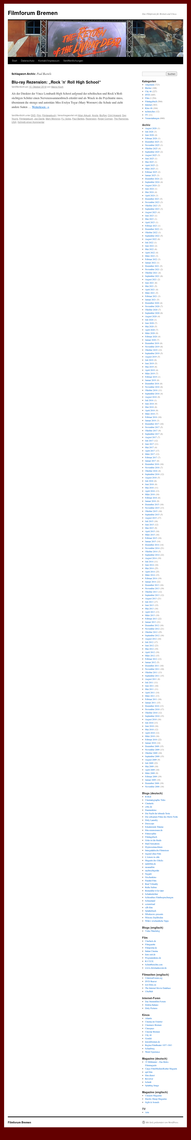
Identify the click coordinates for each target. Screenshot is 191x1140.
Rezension (91, 118)
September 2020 (152, 312)
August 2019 (151, 356)
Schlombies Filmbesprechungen (159, 897)
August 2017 (151, 437)
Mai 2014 (149, 568)
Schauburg (150, 1048)
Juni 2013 (149, 605)
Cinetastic (149, 803)
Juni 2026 (149, 134)
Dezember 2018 (152, 383)
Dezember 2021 (152, 265)
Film (39, 115)
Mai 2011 (149, 689)
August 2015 (151, 517)
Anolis (95, 115)
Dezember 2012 (152, 625)
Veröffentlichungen (73, 60)
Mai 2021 (149, 286)
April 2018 (150, 410)
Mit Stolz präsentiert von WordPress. (162, 1122)
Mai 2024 (149, 191)
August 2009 (151, 759)
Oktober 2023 (151, 205)
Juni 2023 (149, 215)
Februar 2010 (151, 739)
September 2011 (152, 675)
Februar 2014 (151, 578)
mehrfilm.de (150, 863)
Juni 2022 (149, 245)
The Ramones (121, 118)
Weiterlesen (40, 107)
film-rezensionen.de (153, 830)
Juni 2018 (149, 403)
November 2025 (152, 144)
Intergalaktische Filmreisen (157, 850)
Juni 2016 (149, 484)
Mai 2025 (149, 161)
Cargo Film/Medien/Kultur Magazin (161, 1068)
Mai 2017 (149, 447)
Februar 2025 (151, 171)
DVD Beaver (151, 981)
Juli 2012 (149, 642)
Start (14, 60)
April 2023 (150, 222)
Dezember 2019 (152, 343)
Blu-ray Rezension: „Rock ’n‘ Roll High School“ (56, 82)
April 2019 (150, 369)
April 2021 (150, 289)
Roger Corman (105, 118)
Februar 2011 (151, 699)
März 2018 (150, 413)
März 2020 (150, 333)
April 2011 (150, 692)
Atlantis (148, 1018)
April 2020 (150, 329)
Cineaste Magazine (153, 1095)
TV (146, 114)
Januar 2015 (150, 541)
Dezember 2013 (152, 584)
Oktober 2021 (151, 272)
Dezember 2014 (152, 544)
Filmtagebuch (49, 115)
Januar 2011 (150, 702)
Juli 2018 (149, 400)
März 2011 (150, 695)
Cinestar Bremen (152, 1031)
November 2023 (152, 202)
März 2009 (150, 773)
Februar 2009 (151, 776)
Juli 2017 (149, 440)
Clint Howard (114, 115)
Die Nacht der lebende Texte (157, 813)
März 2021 (150, 292)
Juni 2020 (149, 322)
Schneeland (150, 900)
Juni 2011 (149, 685)
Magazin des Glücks (154, 860)
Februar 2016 (151, 497)
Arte (147, 1112)
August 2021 (151, 279)
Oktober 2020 (151, 309)
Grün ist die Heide (153, 840)
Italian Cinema (151, 951)
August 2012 (151, 638)
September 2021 (152, 275)
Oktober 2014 (151, 551)
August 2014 (151, 558)
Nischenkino (150, 877)
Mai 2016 (149, 487)
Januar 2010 (150, 742)
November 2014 (152, 547)
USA (14, 122)
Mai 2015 (149, 527)
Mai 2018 (149, 406)
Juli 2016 (149, 480)
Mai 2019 (149, 366)
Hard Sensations (152, 843)
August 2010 (151, 719)
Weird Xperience (152, 1051)
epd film (148, 1071)
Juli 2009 (149, 762)
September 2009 (152, 756)
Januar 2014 (150, 581)
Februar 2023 (151, 225)
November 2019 (152, 346)
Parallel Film (150, 880)
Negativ (148, 873)
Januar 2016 (150, 500)
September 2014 (152, 554)
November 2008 (152, 786)
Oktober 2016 (151, 470)
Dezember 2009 (152, 746)
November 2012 (152, 628)
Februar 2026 (151, 138)
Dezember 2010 (152, 705)
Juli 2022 (149, 242)
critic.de (148, 806)
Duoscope (149, 823)
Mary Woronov (53, 118)
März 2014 (150, 574)
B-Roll (148, 796)
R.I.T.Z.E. (149, 961)
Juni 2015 (149, 524)
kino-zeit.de (150, 954)
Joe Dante (39, 118)
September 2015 (152, 514)
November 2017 (152, 427)
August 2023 (151, 212)
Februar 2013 (151, 618)
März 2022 (150, 255)
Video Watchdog (152, 930)
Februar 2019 (151, 376)
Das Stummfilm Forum (155, 1001)
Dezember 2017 (152, 423)
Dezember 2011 (152, 665)
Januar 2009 (150, 779)
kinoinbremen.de (152, 1041)
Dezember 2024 (152, 178)
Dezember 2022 (152, 228)
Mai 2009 (149, 766)
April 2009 (150, 769)
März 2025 (150, 168)
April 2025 (150, 165)
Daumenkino (150, 809)
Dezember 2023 (152, 198)
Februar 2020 (151, 336)
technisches (150, 111)
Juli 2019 (149, 359)
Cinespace (149, 1028)
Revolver (149, 1078)
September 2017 (152, 433)
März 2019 (150, 373)
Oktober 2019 (151, 349)
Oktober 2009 (151, 752)
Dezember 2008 (152, 783)
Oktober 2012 (151, 631)
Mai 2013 (149, 608)
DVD (33, 115)
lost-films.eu (150, 984)
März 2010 (150, 736)
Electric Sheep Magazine (156, 1098)
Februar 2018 (151, 417)
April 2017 (150, 450)
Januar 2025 (150, 175)
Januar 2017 (150, 460)
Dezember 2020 (152, 302)
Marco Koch (57, 86)
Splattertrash (150, 910)
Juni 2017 (149, 443)
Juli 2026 (149, 131)
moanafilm (149, 867)
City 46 (148, 91)
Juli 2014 (149, 561)
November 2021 (152, 269)
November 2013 (152, 588)
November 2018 (152, 386)
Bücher (148, 87)
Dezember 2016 (152, 464)
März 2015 (150, 534)
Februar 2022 (151, 259)
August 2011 (151, 678)
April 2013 (150, 611)
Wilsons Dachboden (154, 917)
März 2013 (150, 615)
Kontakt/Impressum (49, 60)
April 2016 (150, 490)
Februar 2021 (151, 296)
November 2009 (152, 749)
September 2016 (152, 474)
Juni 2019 (149, 363)
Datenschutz (28, 60)
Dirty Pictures (151, 1008)
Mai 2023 (149, 218)
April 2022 (150, 252)
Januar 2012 (150, 662)
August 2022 (151, 239)
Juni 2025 (149, 158)
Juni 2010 (149, 725)
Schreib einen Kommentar (31, 122)
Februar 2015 (151, 537)
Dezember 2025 (152, 141)
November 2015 (152, 507)
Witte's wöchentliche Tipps (157, 920)
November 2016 (152, 467)
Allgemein (149, 84)
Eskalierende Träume (154, 826)
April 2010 (150, 732)
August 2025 (151, 155)
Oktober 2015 (151, 511)
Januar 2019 (150, 380)
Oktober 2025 (151, 148)
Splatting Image (152, 1085)
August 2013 (151, 598)
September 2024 (152, 181)
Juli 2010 (149, 722)
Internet (148, 104)
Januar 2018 (150, 420)
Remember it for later (154, 890)
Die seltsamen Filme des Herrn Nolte (161, 816)
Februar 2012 (151, 658)
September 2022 (152, 235)
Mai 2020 (149, 326)
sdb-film (149, 907)
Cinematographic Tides (155, 799)
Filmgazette (150, 944)
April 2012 (150, 652)
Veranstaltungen (152, 118)
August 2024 (151, 185)
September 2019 (152, 353)
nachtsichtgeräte (152, 870)
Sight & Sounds (152, 1102)
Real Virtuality (151, 883)
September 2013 (152, 595)
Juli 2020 (149, 319)
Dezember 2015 (152, 504)
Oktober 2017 (151, 430)
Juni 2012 (149, 645)
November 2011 (152, 668)
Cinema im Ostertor (153, 1021)
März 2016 (150, 494)
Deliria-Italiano (151, 1004)
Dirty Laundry (151, 820)
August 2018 (151, 396)
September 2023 (152, 208)
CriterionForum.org (153, 977)
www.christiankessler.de (156, 967)
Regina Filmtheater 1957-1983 (158, 1045)
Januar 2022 (150, 262)
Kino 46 (148, 108)
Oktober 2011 (151, 672)
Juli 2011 (149, 682)
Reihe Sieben (151, 887)
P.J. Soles (66, 118)
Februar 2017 (151, 457)
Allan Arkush (84, 115)
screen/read (150, 903)
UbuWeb (149, 991)
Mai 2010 (149, 729)
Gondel (148, 1038)
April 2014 (150, 571)
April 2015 (150, 531)
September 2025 (152, 151)
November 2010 (152, 709)
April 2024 (150, 195)
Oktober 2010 (151, 712)
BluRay (103, 115)
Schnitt (148, 1081)
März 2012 (150, 655)
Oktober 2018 (151, 390)
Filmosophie (150, 833)
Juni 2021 (149, 282)
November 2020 (152, 306)
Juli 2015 (149, 521)
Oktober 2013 (151, 591)
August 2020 (151, 316)
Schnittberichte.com (153, 964)
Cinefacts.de (150, 940)
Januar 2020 (150, 339)
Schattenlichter (151, 893)
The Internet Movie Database (158, 987)
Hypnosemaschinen (153, 846)
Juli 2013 (149, 601)
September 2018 (152, 393)
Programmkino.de (153, 957)
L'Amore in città (152, 856)
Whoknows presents (154, 914)
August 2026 (151, 128)
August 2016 (151, 477)
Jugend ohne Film (153, 853)
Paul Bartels (78, 118)
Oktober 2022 (151, 232)
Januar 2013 (150, 621)
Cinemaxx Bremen (153, 1024)
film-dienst (150, 1075)
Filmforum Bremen (33, 13)
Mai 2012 (149, 648)
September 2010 (152, 715)
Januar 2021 (150, 299)
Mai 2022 (149, 249)
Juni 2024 (149, 188)
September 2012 (152, 635)
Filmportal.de (151, 947)
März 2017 (150, 453)
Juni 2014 (149, 564)
